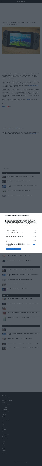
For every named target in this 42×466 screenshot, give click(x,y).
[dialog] (21, 233)
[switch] (34, 232)
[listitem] (21, 230)
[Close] (40, 215)
